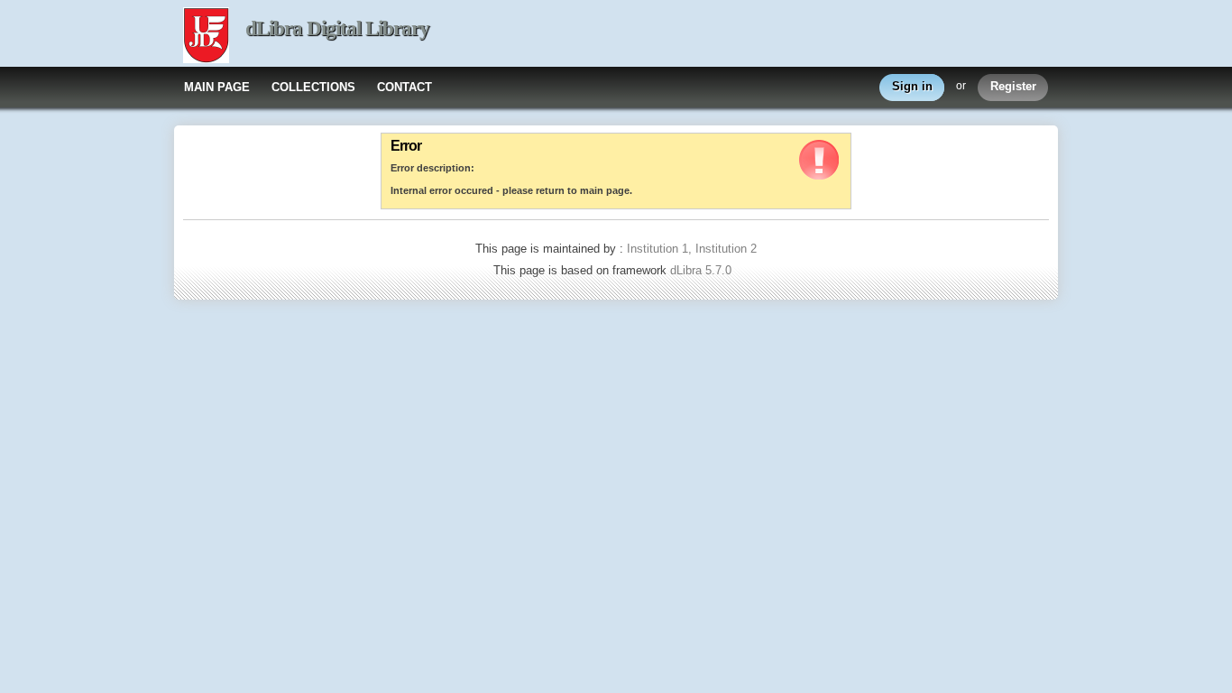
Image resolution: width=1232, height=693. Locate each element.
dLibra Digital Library (337, 28)
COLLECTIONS (313, 87)
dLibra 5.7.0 (702, 270)
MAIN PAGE (217, 87)
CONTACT (404, 87)
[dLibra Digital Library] (206, 37)
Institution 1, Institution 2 (692, 248)
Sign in (912, 86)
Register (1013, 86)
